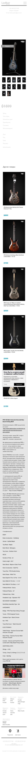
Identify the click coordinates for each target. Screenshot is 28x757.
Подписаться (19, 384)
